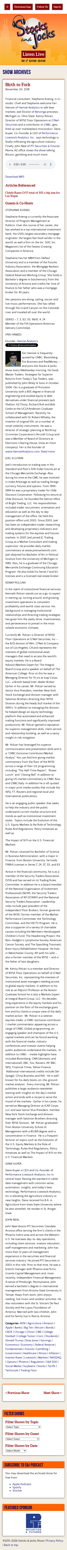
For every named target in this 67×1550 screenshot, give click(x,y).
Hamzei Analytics (29, 107)
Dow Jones (31, 1340)
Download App (22, 7)
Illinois (43, 1353)
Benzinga (40, 111)
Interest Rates (13, 1357)
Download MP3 (14, 176)
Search (57, 7)
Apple (9, 1327)
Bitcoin (39, 1327)
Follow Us (42, 7)
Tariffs (51, 1366)
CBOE (8, 1331)
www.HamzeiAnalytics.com (22, 451)
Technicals (11, 1370)
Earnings (46, 1340)
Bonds (50, 1327)
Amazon (48, 1323)
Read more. (48, 451)
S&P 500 (51, 1361)
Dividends (51, 1336)
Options (12, 1361)
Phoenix (24, 1361)
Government (13, 1353)
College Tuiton (26, 1336)
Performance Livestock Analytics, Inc (28, 1174)
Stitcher (17, 1490)
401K (23, 1323)
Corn (40, 1336)
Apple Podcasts (22, 1484)
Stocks (41, 1366)
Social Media (13, 1366)
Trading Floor (29, 1370)
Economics (12, 1344)
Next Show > (53, 1393)
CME (38, 1331)
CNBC (47, 124)
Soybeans (29, 1366)
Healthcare (29, 1353)
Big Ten (28, 1327)
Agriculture (34, 1323)
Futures (29, 1349)
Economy (27, 1344)
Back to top (11, 1545)
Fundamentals (14, 1349)
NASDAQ (55, 1357)
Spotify (17, 1487)
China (30, 1331)
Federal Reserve (44, 1344)
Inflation (54, 1353)
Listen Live (33, 54)
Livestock (30, 1357)
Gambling (42, 1349)
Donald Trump (14, 1340)
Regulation (37, 1361)
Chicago (19, 1331)
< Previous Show (17, 1393)
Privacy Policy (54, 1540)
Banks (18, 1327)
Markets (43, 1357)
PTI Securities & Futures (44, 146)
